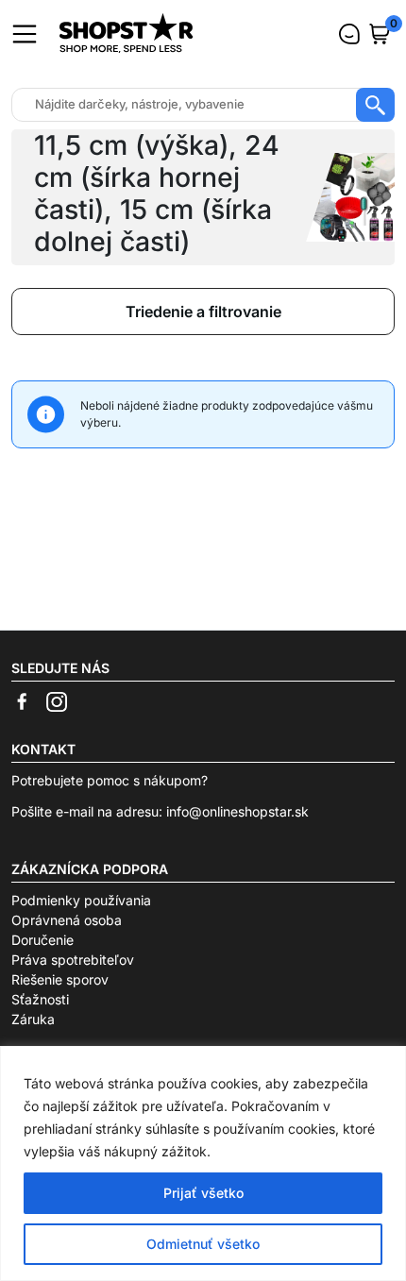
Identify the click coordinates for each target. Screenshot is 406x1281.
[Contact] (349, 34)
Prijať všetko (203, 1193)
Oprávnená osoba (66, 920)
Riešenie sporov (60, 979)
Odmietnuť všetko (203, 1244)
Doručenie (42, 940)
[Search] (375, 105)
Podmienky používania (81, 900)
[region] (203, 1163)
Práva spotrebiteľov (72, 960)
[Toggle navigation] (24, 34)
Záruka (33, 1019)
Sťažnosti (40, 999)
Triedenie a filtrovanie (203, 311)
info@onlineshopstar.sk (237, 811)
